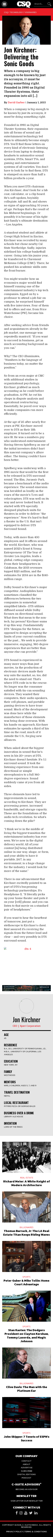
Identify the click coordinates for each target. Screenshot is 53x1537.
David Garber (16, 102)
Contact (26, 1461)
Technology (16, 12)
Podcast (26, 1477)
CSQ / (7, 12)
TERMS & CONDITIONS (35, 1531)
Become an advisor (26, 1489)
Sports (26, 1276)
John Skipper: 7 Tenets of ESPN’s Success (26, 1438)
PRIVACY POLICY (14, 1531)
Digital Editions (26, 1474)
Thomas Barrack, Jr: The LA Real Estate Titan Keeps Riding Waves (26, 1233)
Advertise (26, 1467)
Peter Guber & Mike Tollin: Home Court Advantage (26, 1282)
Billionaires (26, 1227)
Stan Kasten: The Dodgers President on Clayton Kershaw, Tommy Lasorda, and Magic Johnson (27, 1335)
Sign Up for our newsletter (27, 1500)
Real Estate (26, 1177)
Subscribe (26, 1471)
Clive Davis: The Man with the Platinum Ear (26, 1389)
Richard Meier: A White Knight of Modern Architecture (26, 1183)
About (26, 1464)
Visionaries (31, 12)
